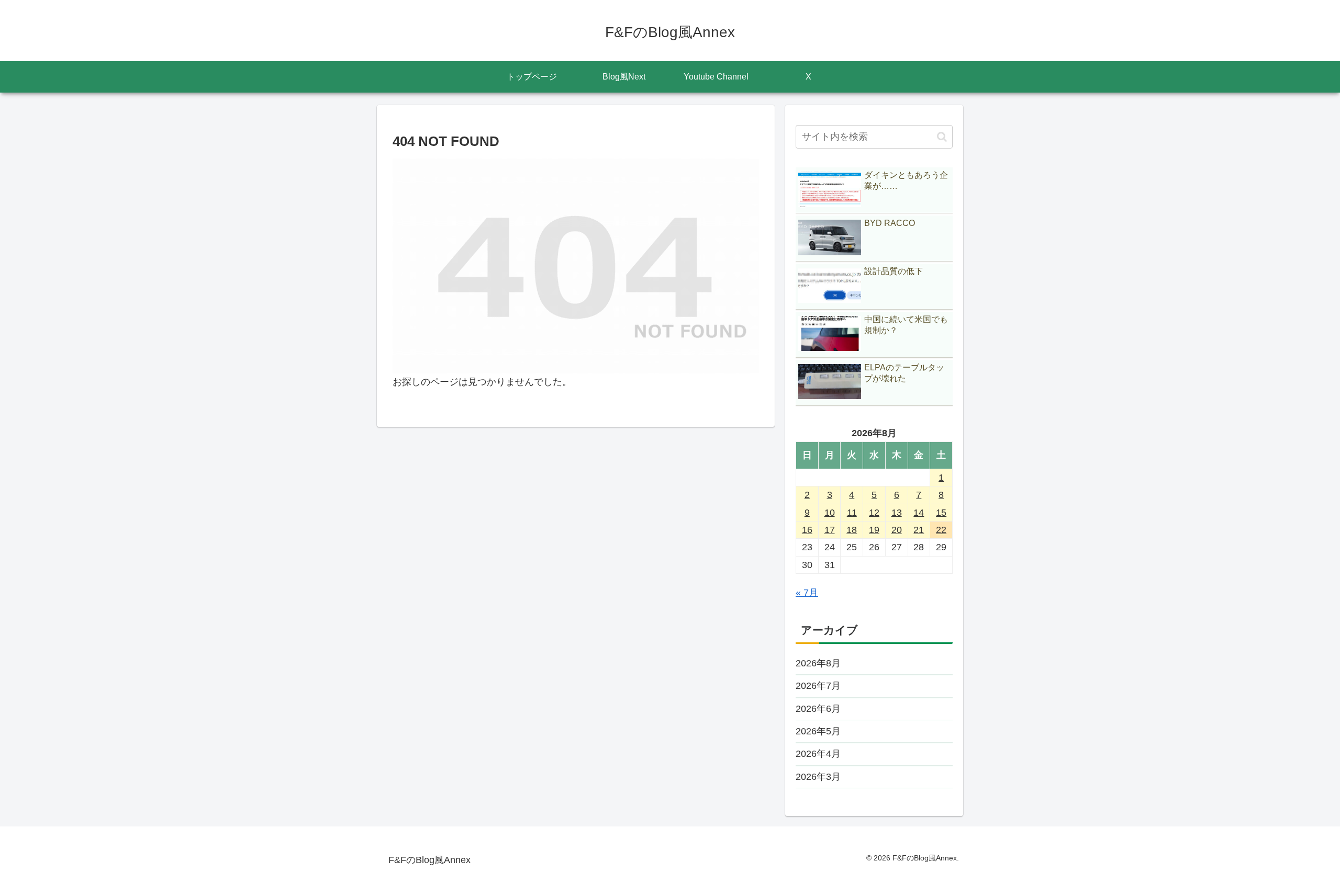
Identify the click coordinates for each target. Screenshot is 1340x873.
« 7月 (807, 592)
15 (941, 512)
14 (918, 512)
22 (941, 530)
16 (807, 530)
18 (851, 530)
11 (852, 512)
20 (896, 530)
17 (829, 530)
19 (874, 530)
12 (874, 512)
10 (829, 512)
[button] (942, 137)
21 (918, 530)
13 (896, 512)
